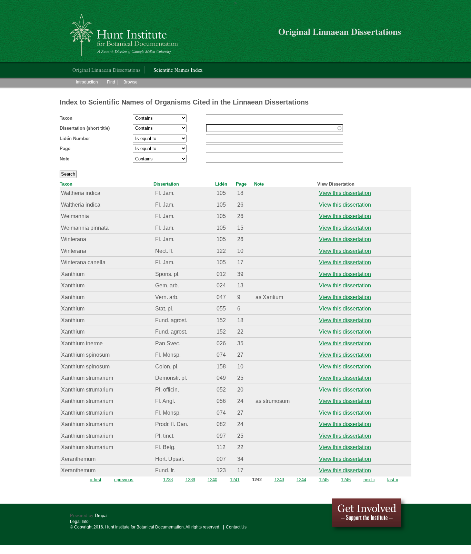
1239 (190, 479)
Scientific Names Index (178, 69)
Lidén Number (75, 138)
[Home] (125, 32)
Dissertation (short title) (85, 128)
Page (65, 148)
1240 (212, 479)
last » (392, 479)
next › (369, 479)
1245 (324, 479)
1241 (235, 479)
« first (95, 479)
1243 (279, 479)
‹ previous (123, 479)
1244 (301, 479)
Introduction (87, 82)
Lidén (221, 184)
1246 (346, 479)
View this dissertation (345, 193)
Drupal (101, 515)
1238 (168, 479)
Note (64, 158)
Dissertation (166, 184)
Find (111, 82)
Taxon (66, 118)
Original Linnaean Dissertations (106, 69)
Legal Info (79, 521)
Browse (130, 82)
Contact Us (236, 527)
